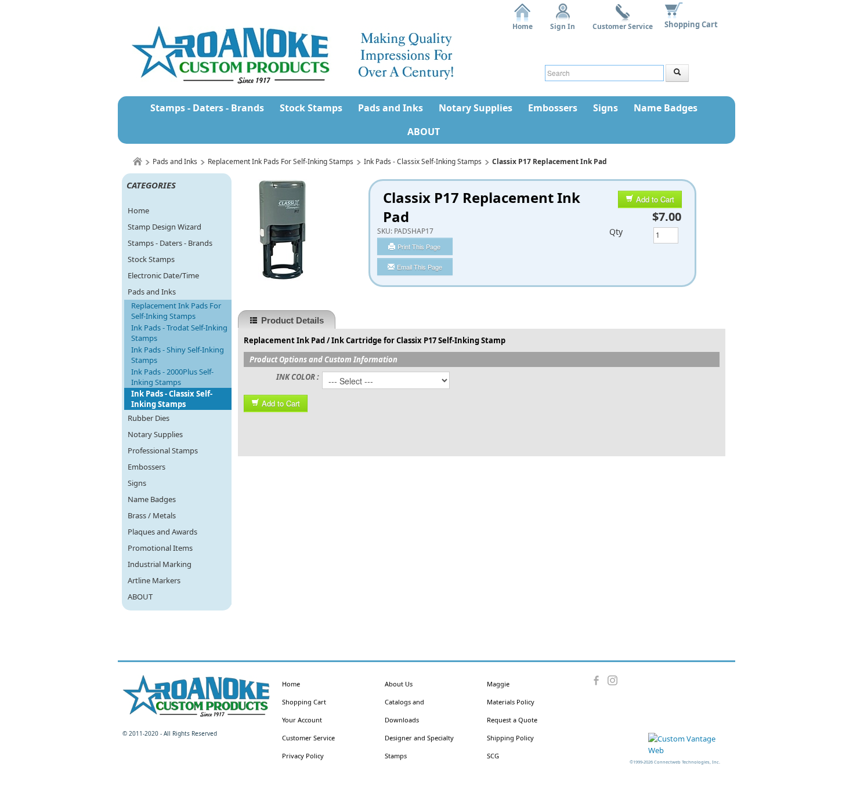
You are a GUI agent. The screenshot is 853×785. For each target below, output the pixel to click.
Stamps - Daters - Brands (207, 107)
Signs (605, 107)
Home (522, 22)
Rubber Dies (148, 418)
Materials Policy (510, 701)
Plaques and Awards (162, 531)
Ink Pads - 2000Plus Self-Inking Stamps (172, 376)
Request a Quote (512, 719)
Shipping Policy (510, 737)
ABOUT (423, 131)
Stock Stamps (311, 107)
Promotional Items (160, 548)
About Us (399, 683)
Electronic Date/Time (163, 275)
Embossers (552, 107)
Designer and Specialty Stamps (419, 746)
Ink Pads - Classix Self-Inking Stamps (423, 161)
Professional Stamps (163, 450)
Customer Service (622, 22)
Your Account (302, 719)
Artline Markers (154, 580)
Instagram (612, 680)
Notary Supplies (475, 107)
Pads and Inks (390, 107)
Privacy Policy (303, 755)
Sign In (562, 22)
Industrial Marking (159, 564)
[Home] (137, 161)
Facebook (597, 680)
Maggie (498, 683)
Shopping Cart (691, 24)
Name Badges (665, 107)
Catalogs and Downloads (404, 710)
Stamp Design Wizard (164, 226)
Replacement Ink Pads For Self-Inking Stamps (280, 161)
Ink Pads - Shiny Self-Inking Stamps (177, 354)
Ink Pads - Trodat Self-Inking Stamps (179, 332)
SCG (493, 755)
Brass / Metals (152, 515)
